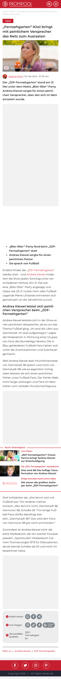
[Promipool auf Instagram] (36, 665)
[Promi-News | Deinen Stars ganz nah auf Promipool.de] (25, 4)
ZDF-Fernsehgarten (41, 270)
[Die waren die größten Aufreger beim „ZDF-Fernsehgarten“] (10, 483)
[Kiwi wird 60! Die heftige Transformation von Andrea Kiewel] (10, 471)
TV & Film (12, 11)
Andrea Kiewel (36, 274)
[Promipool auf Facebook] (15, 665)
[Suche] (49, 4)
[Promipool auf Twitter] (25, 665)
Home (5, 11)
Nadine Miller (15, 76)
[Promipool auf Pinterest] (46, 665)
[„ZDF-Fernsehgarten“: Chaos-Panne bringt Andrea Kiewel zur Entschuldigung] (10, 457)
